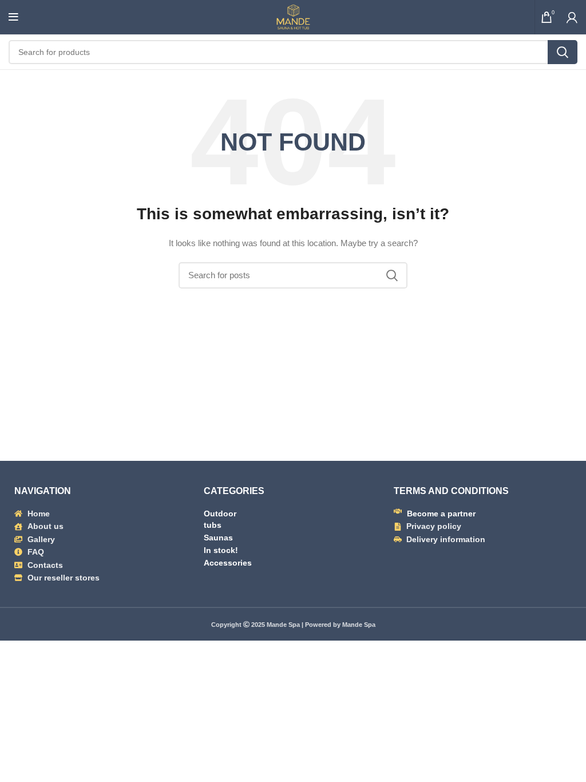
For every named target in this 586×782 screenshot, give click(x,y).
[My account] (572, 17)
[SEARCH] (562, 52)
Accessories (228, 562)
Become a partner (441, 513)
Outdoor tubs (220, 519)
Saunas (218, 537)
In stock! (221, 550)
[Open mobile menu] (13, 17)
